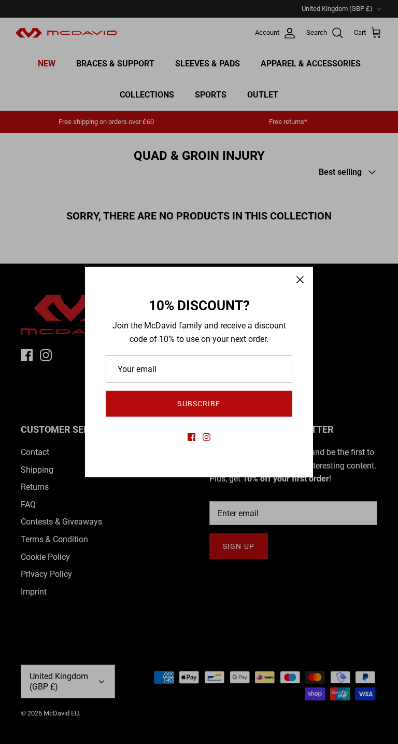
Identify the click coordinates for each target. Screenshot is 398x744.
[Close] (300, 279)
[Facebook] (191, 437)
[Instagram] (206, 437)
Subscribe (198, 403)
